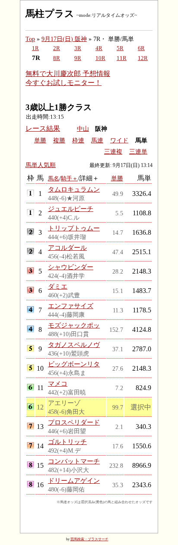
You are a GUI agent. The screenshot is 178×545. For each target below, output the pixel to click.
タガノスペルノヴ (74, 344)
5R (120, 48)
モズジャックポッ (74, 325)
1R (35, 48)
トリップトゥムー (74, 228)
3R (77, 48)
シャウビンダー (70, 267)
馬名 (53, 178)
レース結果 (42, 128)
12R (143, 58)
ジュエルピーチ (70, 208)
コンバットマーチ (74, 461)
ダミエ (57, 286)
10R (100, 58)
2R (56, 48)
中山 (83, 129)
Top (30, 38)
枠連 (78, 140)
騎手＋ (69, 178)
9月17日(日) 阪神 (64, 38)
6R (141, 48)
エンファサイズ (70, 305)
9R (77, 58)
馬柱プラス (49, 13)
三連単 (138, 151)
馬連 (97, 140)
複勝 (59, 140)
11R (122, 58)
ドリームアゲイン (74, 480)
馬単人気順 (40, 164)
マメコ (57, 383)
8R (56, 58)
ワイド (119, 140)
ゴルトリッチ (67, 441)
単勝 (40, 140)
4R (98, 48)
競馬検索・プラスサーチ (89, 539)
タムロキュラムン (74, 189)
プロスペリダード (74, 422)
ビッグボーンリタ (74, 364)
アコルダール (67, 247)
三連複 (113, 151)
